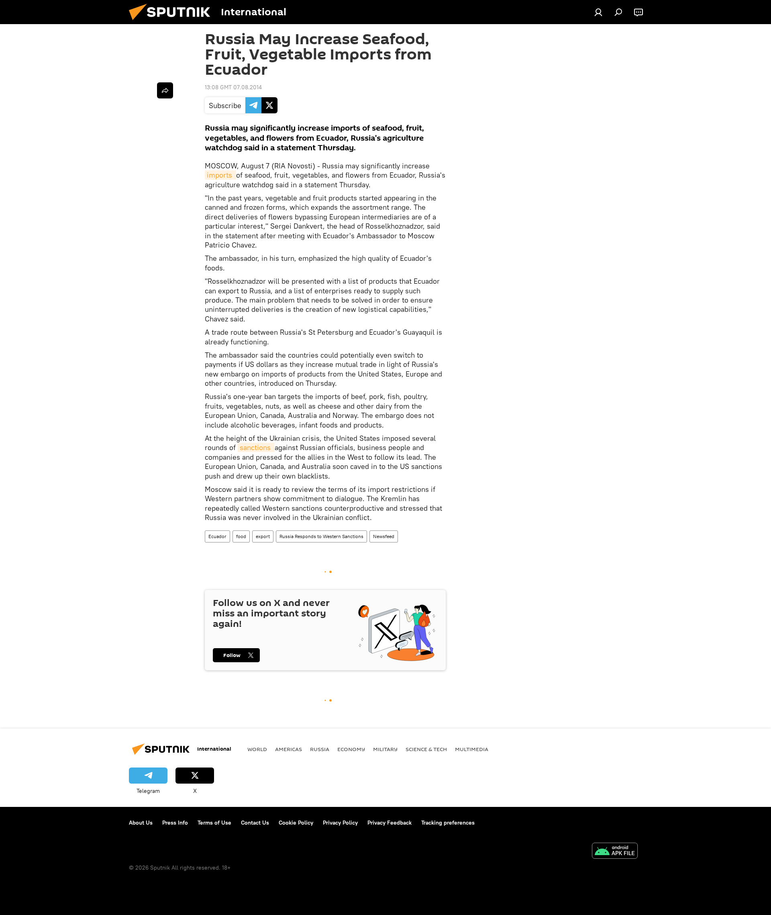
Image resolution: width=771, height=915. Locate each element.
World (257, 749)
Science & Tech (426, 749)
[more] (165, 90)
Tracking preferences (448, 822)
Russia (319, 749)
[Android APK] (614, 852)
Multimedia (471, 749)
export (263, 536)
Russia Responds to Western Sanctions (321, 536)
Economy (351, 749)
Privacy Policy (340, 822)
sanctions (256, 447)
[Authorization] (598, 12)
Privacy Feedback (389, 822)
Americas (288, 749)
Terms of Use (214, 822)
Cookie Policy (296, 822)
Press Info (175, 822)
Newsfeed (383, 536)
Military (385, 749)
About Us (141, 822)
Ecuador (217, 536)
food (241, 536)
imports (220, 175)
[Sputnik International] (172, 22)
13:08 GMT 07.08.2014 (233, 87)
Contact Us (255, 822)
